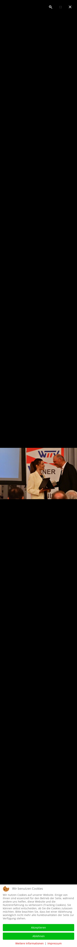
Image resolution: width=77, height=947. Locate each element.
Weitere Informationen (29, 943)
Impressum (54, 943)
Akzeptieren (38, 927)
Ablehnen (39, 936)
